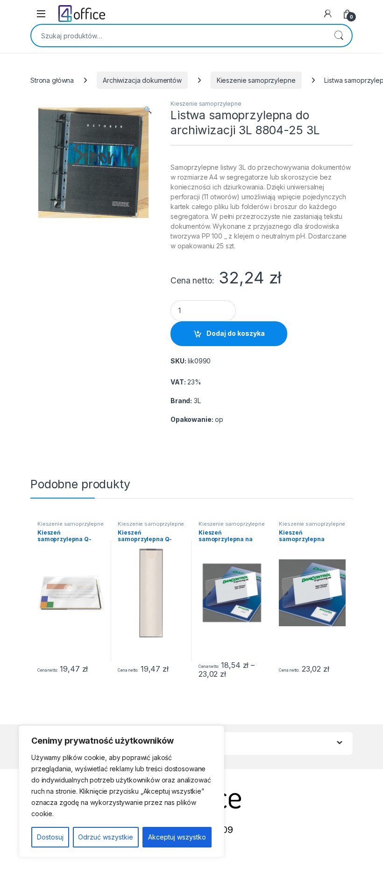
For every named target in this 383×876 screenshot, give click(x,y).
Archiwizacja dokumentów (142, 80)
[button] (148, 110)
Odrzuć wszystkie (105, 837)
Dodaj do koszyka (235, 333)
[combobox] (178, 35)
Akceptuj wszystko (177, 837)
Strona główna (52, 80)
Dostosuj (50, 837)
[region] (121, 791)
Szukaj (339, 35)
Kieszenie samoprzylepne (256, 80)
